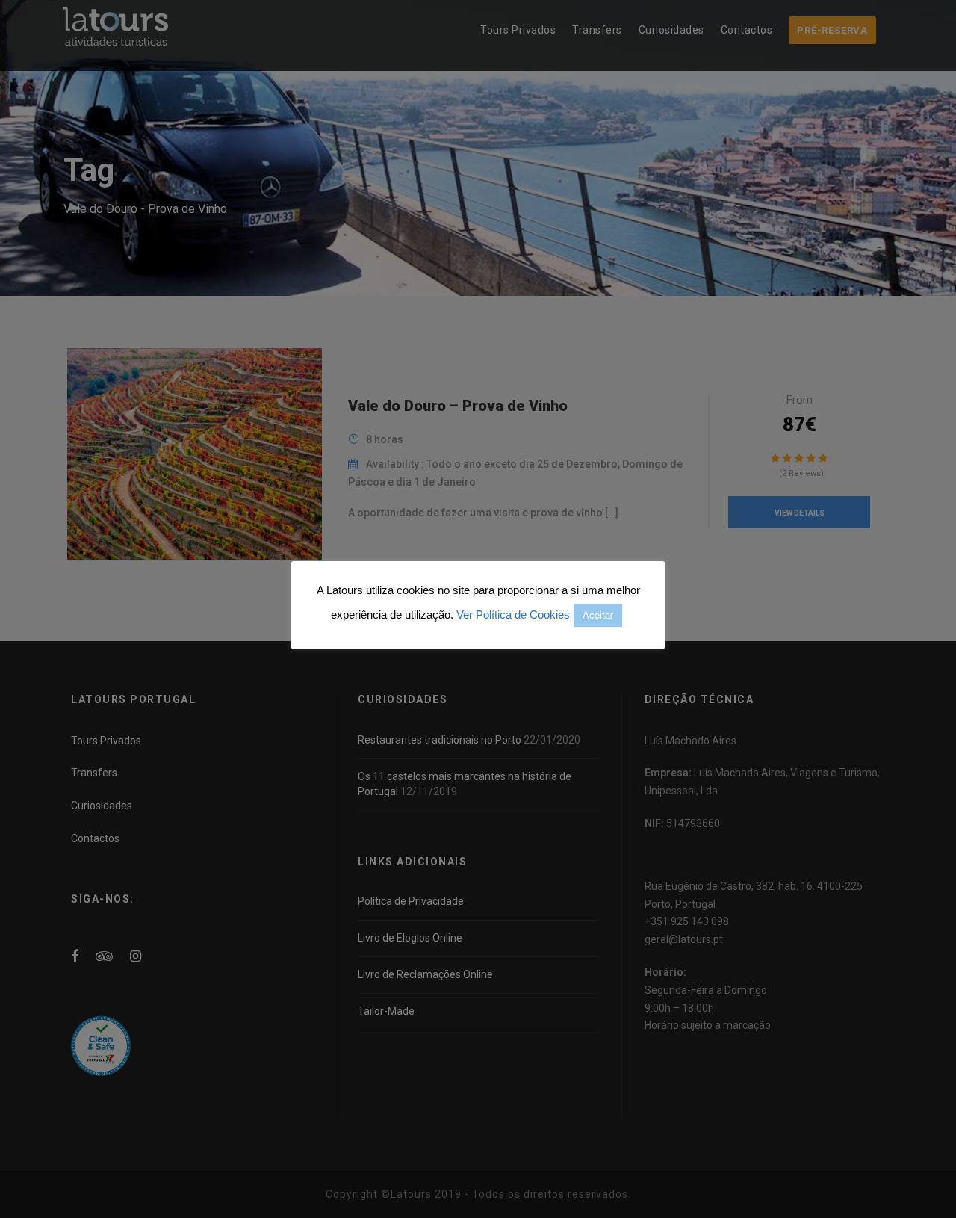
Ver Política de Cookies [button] (513, 614)
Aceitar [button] (598, 615)
